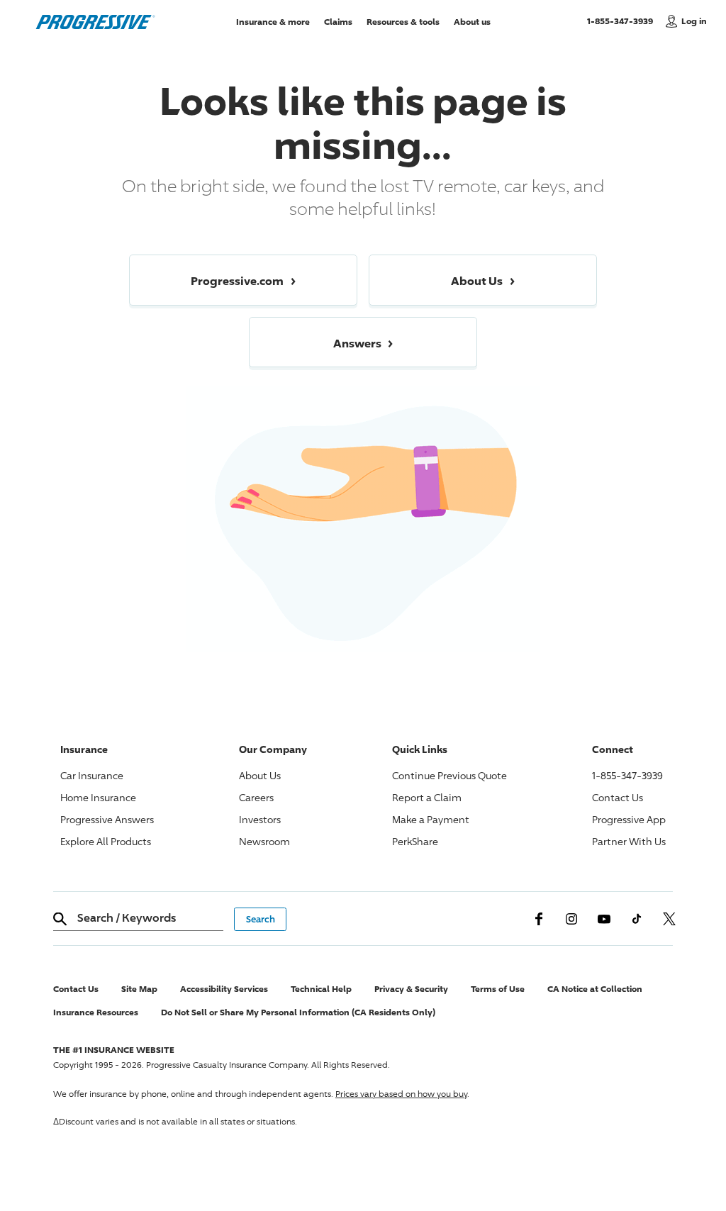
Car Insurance (91, 775)
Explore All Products (105, 841)
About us (472, 21)
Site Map (139, 988)
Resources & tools (403, 21)
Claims (338, 21)
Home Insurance (98, 797)
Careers (256, 797)
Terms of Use (498, 988)
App (629, 819)
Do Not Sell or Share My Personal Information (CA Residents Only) (298, 1012)
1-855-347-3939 (623, 20)
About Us (260, 775)
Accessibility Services (224, 988)
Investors (260, 819)
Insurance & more (273, 21)
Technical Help (321, 988)
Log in (694, 21)
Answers (107, 819)
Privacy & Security (411, 988)
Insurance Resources (95, 1012)
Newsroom (264, 841)
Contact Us (617, 797)
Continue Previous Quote (449, 775)
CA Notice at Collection (594, 988)
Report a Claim (427, 797)
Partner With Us (629, 841)
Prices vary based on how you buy (401, 1093)
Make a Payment (430, 819)
